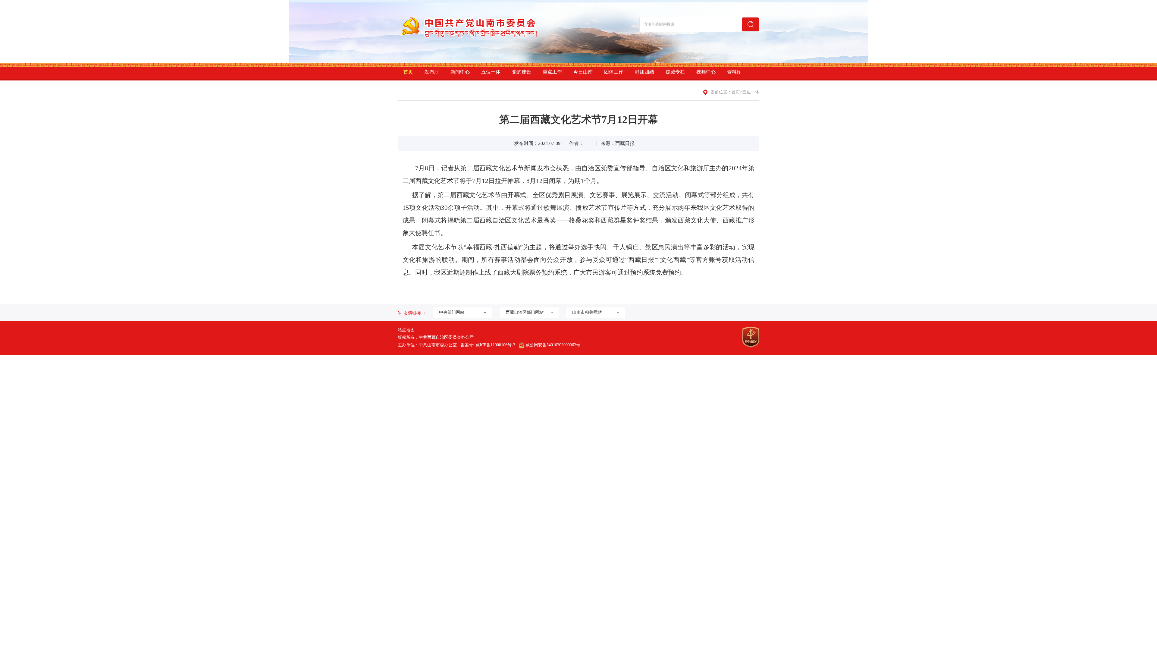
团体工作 (613, 71)
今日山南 (583, 71)
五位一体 (490, 71)
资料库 (734, 71)
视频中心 (706, 71)
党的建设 (521, 71)
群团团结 (644, 71)
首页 (408, 71)
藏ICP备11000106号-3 (495, 345)
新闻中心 (460, 71)
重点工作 (552, 71)
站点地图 (406, 330)
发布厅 (432, 71)
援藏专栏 (675, 71)
